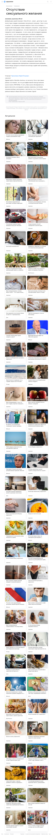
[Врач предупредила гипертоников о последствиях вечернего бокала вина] (15, 620)
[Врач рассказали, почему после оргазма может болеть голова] (37, 286)
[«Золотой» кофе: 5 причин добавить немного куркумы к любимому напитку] (15, 776)
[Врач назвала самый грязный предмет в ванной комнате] (15, 575)
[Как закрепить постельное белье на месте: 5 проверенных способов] (15, 308)
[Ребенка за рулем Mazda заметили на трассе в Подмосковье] (15, 665)
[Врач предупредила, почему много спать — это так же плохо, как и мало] (15, 286)
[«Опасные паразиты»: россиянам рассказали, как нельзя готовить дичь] (37, 353)
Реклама (12, 834)
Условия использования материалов (32, 834)
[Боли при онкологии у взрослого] (37, 486)
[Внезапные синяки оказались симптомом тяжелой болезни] (15, 174)
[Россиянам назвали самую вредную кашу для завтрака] (15, 219)
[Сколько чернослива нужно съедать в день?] (15, 330)
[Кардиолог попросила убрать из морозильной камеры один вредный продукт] (37, 419)
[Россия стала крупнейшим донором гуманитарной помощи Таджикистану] (15, 598)
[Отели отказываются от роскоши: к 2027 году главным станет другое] (37, 754)
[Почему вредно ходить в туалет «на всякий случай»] (15, 820)
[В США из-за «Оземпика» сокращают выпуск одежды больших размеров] (15, 419)
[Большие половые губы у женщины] (15, 152)
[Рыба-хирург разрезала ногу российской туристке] (15, 442)
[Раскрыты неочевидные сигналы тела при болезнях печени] (37, 197)
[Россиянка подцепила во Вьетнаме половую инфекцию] (15, 197)
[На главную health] (9, 1)
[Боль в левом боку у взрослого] (15, 553)
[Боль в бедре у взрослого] (37, 442)
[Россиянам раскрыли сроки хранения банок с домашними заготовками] (37, 776)
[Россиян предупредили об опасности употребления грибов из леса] (37, 553)
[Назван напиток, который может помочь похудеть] (37, 375)
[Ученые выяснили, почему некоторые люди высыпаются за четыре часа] (37, 642)
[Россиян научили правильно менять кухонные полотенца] (15, 486)
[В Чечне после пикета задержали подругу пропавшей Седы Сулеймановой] (15, 130)
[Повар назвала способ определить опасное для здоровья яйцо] (37, 219)
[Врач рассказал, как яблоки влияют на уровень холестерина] (37, 152)
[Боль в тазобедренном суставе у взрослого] (15, 353)
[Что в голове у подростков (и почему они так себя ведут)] (37, 820)
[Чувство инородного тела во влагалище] (37, 308)
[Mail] (5, 1)
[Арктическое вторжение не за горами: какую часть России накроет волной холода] (15, 375)
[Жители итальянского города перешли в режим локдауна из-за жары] (15, 687)
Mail (2, 834)
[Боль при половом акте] (15, 241)
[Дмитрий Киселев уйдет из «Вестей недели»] (37, 330)
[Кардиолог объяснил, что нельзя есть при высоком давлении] (37, 241)
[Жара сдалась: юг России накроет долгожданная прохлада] (15, 642)
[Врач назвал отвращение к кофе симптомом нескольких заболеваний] (37, 598)
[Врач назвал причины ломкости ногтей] (37, 798)
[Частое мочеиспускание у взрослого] (37, 575)
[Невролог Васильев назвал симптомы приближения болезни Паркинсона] (15, 798)
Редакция (22, 834)
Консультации (9, 5)
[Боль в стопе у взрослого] (15, 731)
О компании (6, 834)
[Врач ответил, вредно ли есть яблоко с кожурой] (37, 397)
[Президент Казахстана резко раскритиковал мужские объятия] (15, 464)
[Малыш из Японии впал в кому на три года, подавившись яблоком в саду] (37, 687)
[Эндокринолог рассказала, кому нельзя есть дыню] (15, 531)
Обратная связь (44, 834)
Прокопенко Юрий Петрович (20, 76)
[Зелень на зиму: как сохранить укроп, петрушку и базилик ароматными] (37, 264)
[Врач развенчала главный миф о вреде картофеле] (37, 665)
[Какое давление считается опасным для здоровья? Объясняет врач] (37, 130)
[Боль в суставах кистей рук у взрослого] (15, 509)
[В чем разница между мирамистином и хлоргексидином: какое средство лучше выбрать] (37, 620)
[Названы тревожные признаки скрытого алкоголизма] (37, 731)
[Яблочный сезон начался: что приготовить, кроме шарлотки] (15, 709)
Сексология (16, 5)
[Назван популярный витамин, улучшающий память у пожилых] (15, 264)
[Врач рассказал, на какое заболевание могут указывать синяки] (37, 174)
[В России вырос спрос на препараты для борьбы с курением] (37, 531)
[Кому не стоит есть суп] (37, 509)
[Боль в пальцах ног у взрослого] (37, 709)
